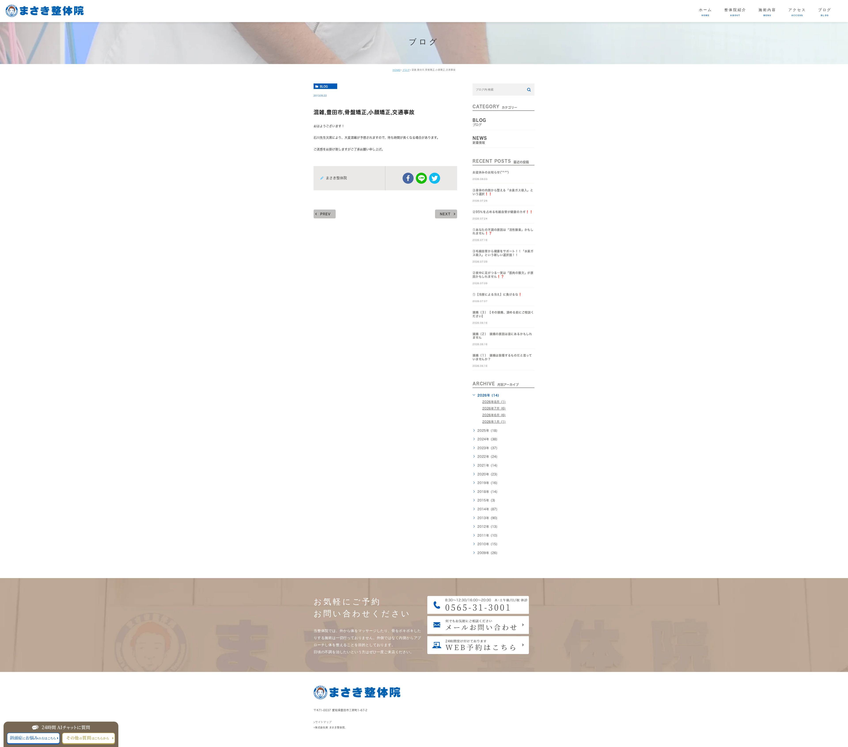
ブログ (406, 70)
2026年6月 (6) (494, 415)
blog (324, 86)
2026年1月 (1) (494, 421)
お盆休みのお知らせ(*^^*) (491, 172)
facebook (408, 178)
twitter (434, 178)
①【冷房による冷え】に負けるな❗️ (497, 294)
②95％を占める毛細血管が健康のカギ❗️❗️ (503, 211)
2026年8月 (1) (494, 401)
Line (421, 178)
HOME (396, 70)
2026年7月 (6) (494, 408)
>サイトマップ (323, 722)
